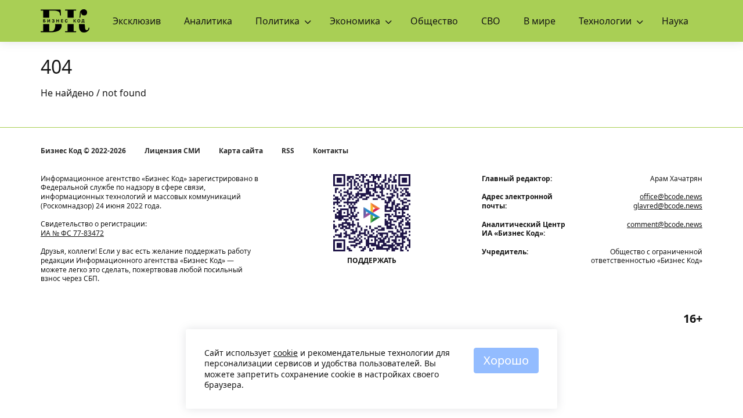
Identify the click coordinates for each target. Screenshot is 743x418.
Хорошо (506, 360)
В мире (540, 21)
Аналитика (208, 21)
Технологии (605, 21)
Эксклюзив (137, 21)
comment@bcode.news (664, 224)
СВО (490, 21)
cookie (285, 352)
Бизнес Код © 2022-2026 (83, 151)
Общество (434, 21)
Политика (277, 21)
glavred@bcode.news (667, 206)
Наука (675, 21)
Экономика (355, 21)
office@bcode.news (671, 196)
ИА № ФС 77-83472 (72, 233)
